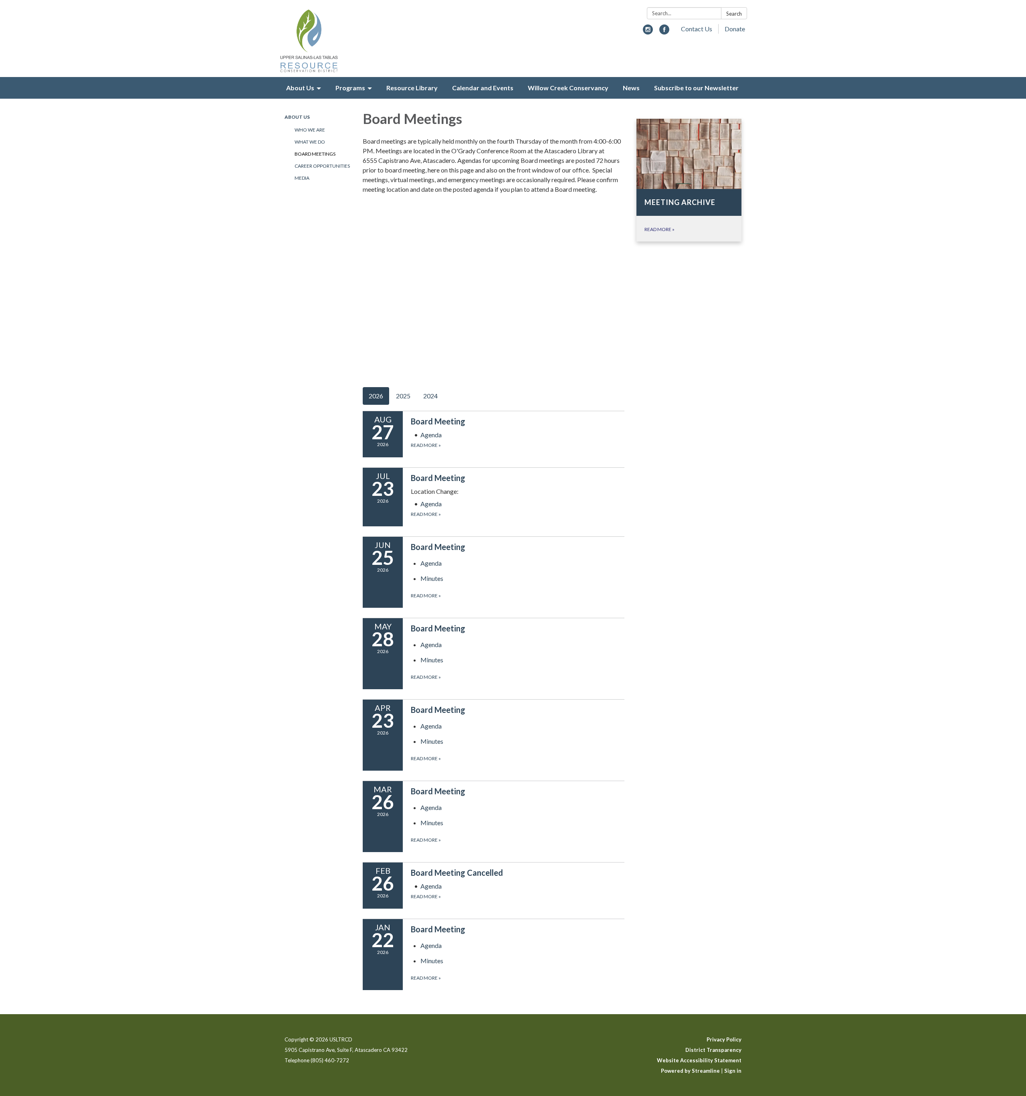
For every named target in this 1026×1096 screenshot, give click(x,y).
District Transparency (713, 1050)
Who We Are (310, 130)
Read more (426, 445)
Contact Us (696, 28)
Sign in (732, 1071)
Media (302, 178)
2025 (403, 396)
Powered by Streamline (690, 1071)
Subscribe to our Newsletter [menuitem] (696, 87)
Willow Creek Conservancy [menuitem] (568, 87)
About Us (297, 117)
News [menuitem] (631, 87)
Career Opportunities (322, 166)
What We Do (310, 142)
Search (734, 13)
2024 (430, 396)
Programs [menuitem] (350, 87)
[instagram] (648, 32)
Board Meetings (315, 154)
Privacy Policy (724, 1039)
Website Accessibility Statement (699, 1060)
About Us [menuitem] (300, 87)
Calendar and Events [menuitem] (482, 87)
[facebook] (664, 32)
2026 (376, 396)
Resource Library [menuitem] (412, 87)
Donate (735, 28)
